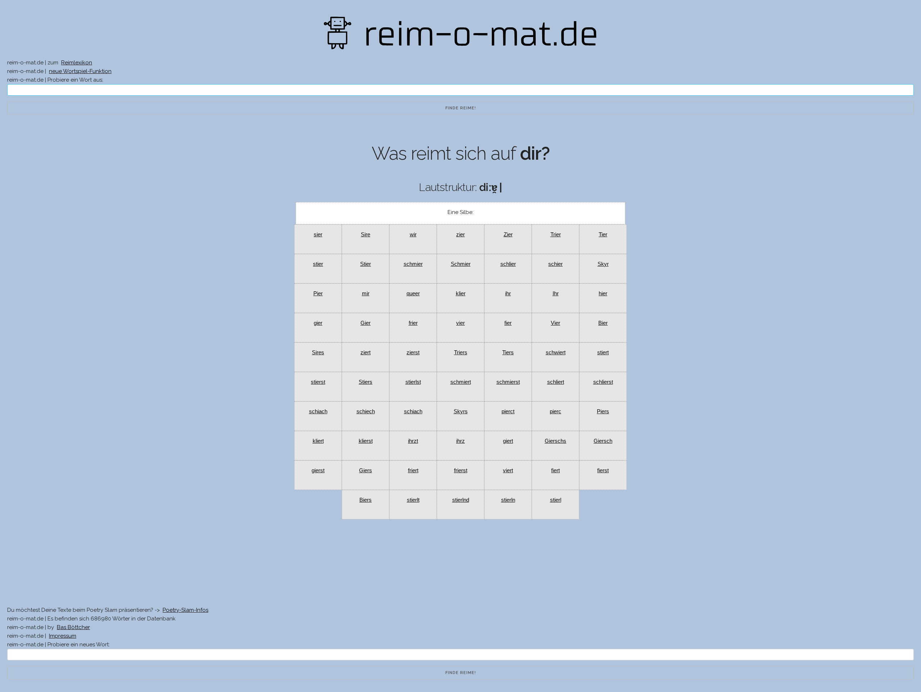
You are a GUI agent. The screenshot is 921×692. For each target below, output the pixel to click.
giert (508, 441)
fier (508, 323)
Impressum (62, 636)
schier (555, 264)
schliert (555, 382)
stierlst (413, 382)
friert (413, 470)
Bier (603, 323)
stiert (603, 352)
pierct (508, 411)
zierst (413, 352)
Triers (460, 352)
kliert (318, 441)
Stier (365, 264)
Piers (603, 411)
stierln (508, 500)
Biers (365, 500)
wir (413, 234)
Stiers (365, 382)
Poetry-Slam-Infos (185, 610)
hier (603, 293)
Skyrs (461, 411)
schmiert (460, 382)
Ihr (556, 293)
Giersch (603, 441)
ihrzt (413, 441)
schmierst (508, 382)
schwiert (556, 352)
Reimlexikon (76, 62)
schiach (318, 411)
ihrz (460, 441)
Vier (555, 323)
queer (413, 293)
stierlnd (460, 500)
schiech (366, 411)
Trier (555, 234)
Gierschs (555, 441)
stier (318, 264)
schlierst (603, 382)
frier (413, 323)
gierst (318, 470)
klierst (366, 441)
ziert (365, 352)
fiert (555, 470)
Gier (365, 323)
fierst (603, 470)
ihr (508, 293)
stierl (555, 500)
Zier (508, 234)
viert (508, 470)
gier (318, 323)
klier (461, 293)
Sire (365, 234)
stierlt (413, 500)
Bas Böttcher (73, 627)
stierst (318, 382)
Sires (318, 352)
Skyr (603, 264)
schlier (508, 264)
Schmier (461, 264)
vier (460, 323)
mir (365, 293)
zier (460, 234)
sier (318, 234)
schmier (413, 264)
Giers (365, 470)
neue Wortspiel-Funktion (80, 71)
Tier (603, 234)
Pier (318, 293)
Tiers (508, 352)
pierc (555, 411)
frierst (460, 470)
